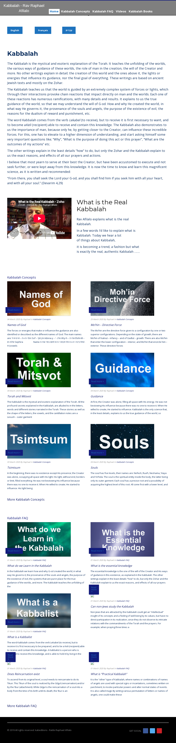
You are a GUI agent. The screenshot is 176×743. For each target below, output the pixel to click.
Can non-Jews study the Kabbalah (112, 606)
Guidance (97, 396)
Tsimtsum (13, 467)
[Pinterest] (159, 730)
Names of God (16, 325)
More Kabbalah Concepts (26, 499)
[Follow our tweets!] (152, 730)
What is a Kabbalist (19, 637)
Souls (94, 467)
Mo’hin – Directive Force (106, 325)
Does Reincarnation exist (23, 674)
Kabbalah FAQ (39, 560)
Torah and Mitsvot (19, 396)
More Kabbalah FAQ (22, 706)
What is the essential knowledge (111, 566)
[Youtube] (166, 730)
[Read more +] (92, 595)
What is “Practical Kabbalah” (109, 674)
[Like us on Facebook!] (145, 730)
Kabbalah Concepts (41, 319)
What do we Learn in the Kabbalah (29, 566)
